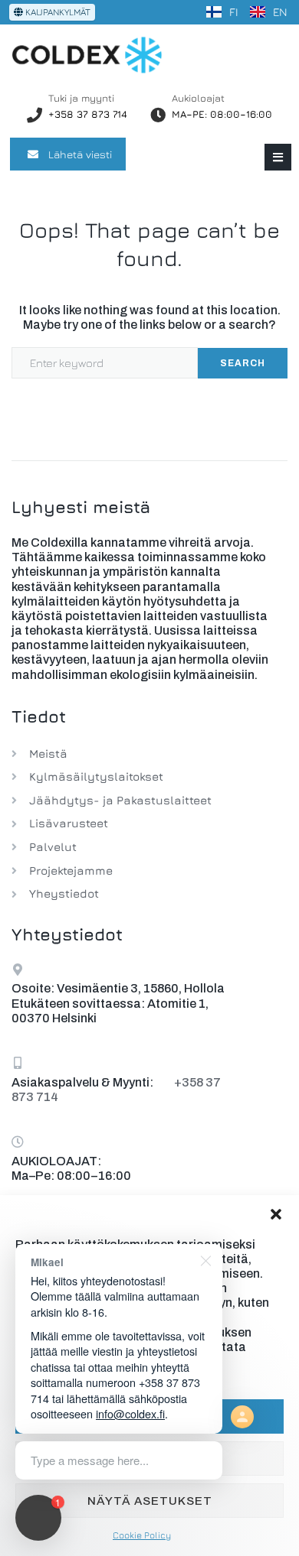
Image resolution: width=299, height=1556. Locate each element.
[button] (276, 1214)
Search (242, 363)
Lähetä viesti (80, 154)
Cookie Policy (142, 1535)
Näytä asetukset (149, 1501)
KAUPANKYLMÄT (56, 12)
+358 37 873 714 (87, 114)
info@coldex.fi (130, 1413)
